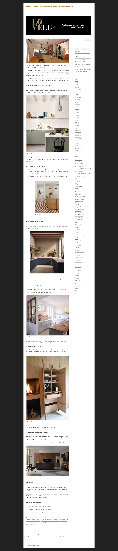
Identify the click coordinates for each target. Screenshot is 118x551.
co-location (77, 193)
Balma (76, 179)
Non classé (77, 250)
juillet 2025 (77, 79)
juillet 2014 (77, 150)
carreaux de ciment (78, 191)
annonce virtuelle (78, 170)
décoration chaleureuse (38, 522)
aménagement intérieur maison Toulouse (37, 519)
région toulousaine (78, 270)
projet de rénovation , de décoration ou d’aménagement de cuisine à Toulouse (50, 494)
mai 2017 (76, 142)
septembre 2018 (78, 138)
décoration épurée (78, 212)
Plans (76, 265)
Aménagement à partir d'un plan (54, 517)
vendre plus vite (78, 286)
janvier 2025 (77, 87)
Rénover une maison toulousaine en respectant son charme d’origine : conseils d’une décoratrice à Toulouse (59, 534)
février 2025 (77, 86)
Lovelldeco (77, 242)
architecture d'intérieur (51, 519)
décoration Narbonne (79, 219)
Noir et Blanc (77, 249)
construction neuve (79, 201)
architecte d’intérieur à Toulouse (39, 341)
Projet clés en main (78, 268)
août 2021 (77, 117)
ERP (75, 226)
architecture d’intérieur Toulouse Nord (82, 173)
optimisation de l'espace (80, 252)
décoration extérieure (79, 214)
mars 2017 (77, 145)
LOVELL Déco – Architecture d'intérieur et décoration (49, 6)
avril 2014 (77, 151)
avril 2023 (77, 102)
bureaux (76, 188)
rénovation (77, 273)
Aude (76, 178)
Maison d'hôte (78, 244)
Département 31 (46, 522)
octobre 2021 (77, 114)
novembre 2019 (78, 132)
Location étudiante (78, 240)
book (76, 183)
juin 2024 (76, 92)
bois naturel (43, 521)
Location (76, 239)
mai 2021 (76, 119)
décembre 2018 (78, 135)
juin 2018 (76, 140)
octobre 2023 (77, 99)
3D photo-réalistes (78, 160)
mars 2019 (77, 133)
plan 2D (76, 258)
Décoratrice (77, 222)
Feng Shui (77, 227)
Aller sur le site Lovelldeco (50, 13)
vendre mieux (77, 285)
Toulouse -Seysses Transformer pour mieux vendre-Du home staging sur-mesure (82, 54)
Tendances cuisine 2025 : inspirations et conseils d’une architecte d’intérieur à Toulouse (83, 64)
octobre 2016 (77, 147)
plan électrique (78, 263)
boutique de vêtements (79, 186)
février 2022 (77, 109)
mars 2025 (77, 84)
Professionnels (38, 13)
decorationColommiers (79, 221)
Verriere (76, 288)
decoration (77, 204)
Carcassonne (77, 189)
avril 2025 (77, 82)
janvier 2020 (77, 128)
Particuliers (29, 13)
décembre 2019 (78, 130)
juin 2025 (76, 81)
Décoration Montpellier (79, 217)
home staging (77, 230)
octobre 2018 (77, 137)
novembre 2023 (78, 97)
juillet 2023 (77, 100)
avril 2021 (77, 120)
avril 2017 (77, 143)
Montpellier (77, 247)
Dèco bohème (77, 202)
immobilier (77, 232)
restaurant (77, 278)
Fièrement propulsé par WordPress (33, 545)
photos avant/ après (79, 257)
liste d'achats (77, 237)
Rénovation (52, 522)
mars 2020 (77, 127)
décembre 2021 (78, 110)
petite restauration (78, 255)
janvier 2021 (77, 122)
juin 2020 (76, 123)
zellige (76, 290)
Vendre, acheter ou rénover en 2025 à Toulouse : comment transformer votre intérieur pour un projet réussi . (35, 534)
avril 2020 (77, 125)
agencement (77, 161)
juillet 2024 (77, 91)
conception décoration (79, 198)
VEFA (76, 283)
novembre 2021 (78, 112)
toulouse (76, 281)
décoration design (78, 211)
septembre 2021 (78, 115)
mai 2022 (76, 107)
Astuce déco (77, 174)
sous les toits (77, 280)
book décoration (78, 184)
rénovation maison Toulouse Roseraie (82, 277)
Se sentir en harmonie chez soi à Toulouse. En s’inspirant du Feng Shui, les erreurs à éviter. (83, 50)
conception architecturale (80, 196)
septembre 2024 (78, 89)
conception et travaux (50, 521)
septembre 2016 (78, 148)
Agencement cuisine (43, 517)
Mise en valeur (78, 245)
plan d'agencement (78, 262)
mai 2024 (76, 94)
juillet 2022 (77, 105)
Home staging (77, 229)
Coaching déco (78, 194)
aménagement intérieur (79, 166)
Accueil (61, 13)
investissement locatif (79, 235)
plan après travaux (78, 260)
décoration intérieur (79, 216)
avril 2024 (77, 95)
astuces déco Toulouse (35, 521)
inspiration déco (78, 234)
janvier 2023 (77, 104)
